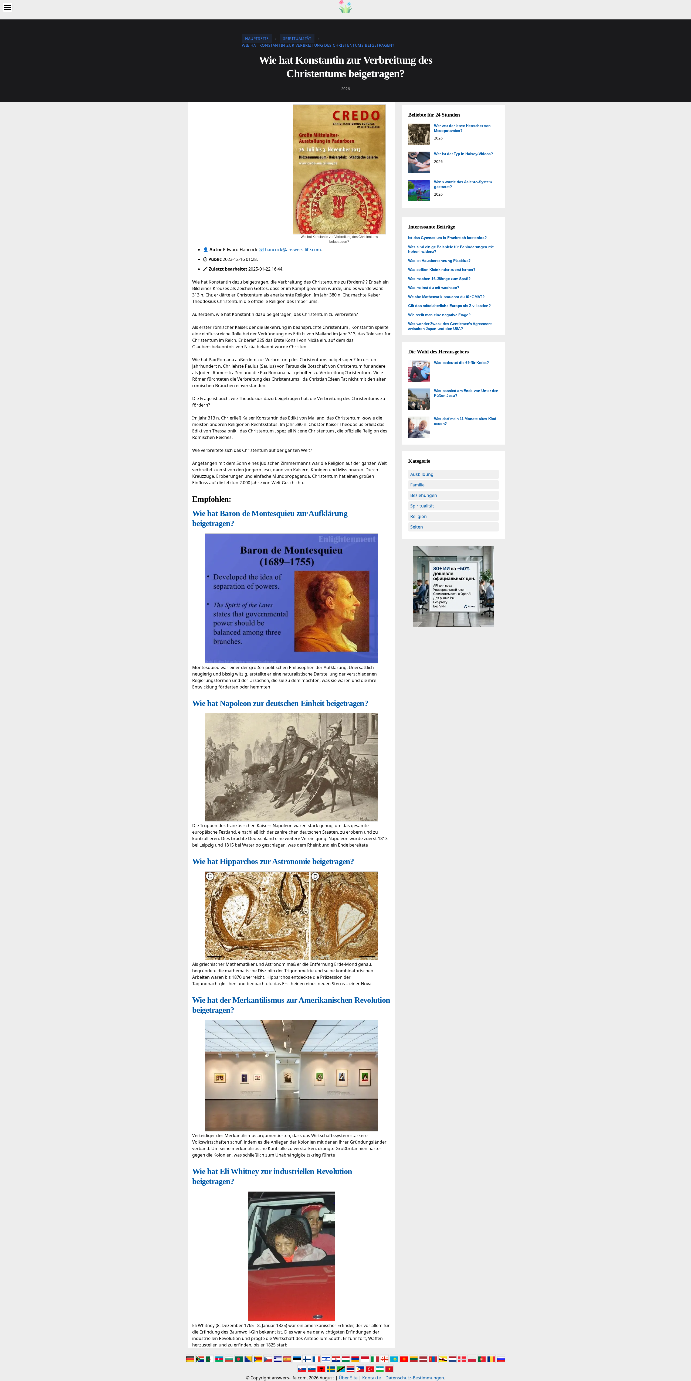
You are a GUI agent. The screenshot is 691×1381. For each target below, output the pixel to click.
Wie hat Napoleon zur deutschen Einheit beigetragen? (280, 703)
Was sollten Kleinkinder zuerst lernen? (442, 269)
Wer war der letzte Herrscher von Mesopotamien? (462, 128)
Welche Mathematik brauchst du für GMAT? (446, 297)
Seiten (416, 527)
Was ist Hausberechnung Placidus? (439, 260)
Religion (418, 516)
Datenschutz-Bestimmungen (414, 1378)
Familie (417, 485)
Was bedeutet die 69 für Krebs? (461, 362)
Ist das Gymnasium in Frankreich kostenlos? (447, 238)
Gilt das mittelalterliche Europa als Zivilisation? (449, 306)
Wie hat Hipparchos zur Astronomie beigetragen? (273, 861)
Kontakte (371, 1378)
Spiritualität (422, 506)
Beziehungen (423, 495)
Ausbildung (421, 474)
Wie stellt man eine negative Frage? (439, 315)
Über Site (348, 1378)
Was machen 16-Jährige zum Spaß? (439, 279)
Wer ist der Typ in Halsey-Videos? (463, 154)
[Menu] (7, 7)
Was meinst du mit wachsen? (433, 287)
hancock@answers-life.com (293, 250)
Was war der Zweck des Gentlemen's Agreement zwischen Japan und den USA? (450, 326)
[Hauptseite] (345, 6)
